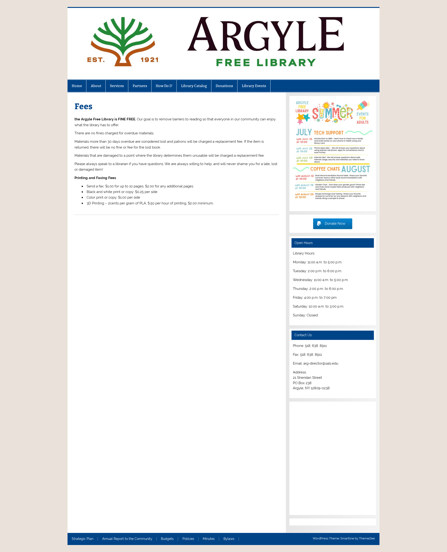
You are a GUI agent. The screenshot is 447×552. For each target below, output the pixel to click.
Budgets (167, 539)
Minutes (209, 539)
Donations (224, 86)
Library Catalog (194, 86)
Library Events (254, 86)
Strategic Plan (82, 539)
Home (77, 86)
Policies (188, 539)
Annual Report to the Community (127, 539)
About (96, 86)
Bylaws (229, 539)
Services (117, 86)
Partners (140, 86)
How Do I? (164, 86)
